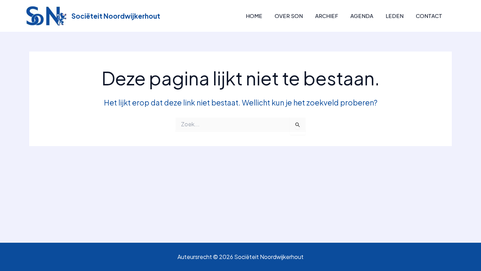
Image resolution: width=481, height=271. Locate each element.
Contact (429, 15)
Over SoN (289, 15)
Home (254, 15)
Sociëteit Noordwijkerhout (115, 16)
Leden (395, 15)
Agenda (361, 15)
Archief (326, 15)
